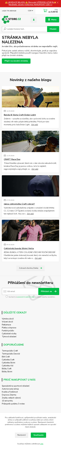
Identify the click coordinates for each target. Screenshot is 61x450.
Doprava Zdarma (9, 395)
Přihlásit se (46, 291)
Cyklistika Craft (8, 359)
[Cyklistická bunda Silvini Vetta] (30, 230)
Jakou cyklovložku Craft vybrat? (19, 204)
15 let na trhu (7, 401)
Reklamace (6, 324)
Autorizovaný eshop (10, 389)
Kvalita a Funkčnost (10, 392)
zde (41, 444)
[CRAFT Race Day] (30, 141)
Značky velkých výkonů (11, 398)
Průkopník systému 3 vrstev (13, 404)
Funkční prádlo (8, 330)
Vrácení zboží (7, 321)
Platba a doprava (9, 327)
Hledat (53, 29)
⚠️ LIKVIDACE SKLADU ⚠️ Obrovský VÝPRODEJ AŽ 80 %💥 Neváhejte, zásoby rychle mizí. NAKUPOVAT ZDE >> (30, 3)
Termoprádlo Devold (11, 354)
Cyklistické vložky (9, 333)
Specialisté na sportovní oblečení (15, 386)
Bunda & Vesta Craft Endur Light (20, 115)
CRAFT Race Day (12, 159)
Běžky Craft (6, 368)
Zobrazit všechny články (28, 268)
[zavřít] (57, 2)
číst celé (34, 124)
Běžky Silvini (7, 371)
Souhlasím (38, 435)
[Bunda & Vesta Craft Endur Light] (30, 96)
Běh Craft (6, 356)
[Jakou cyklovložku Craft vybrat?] (30, 186)
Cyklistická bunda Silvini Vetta (19, 248)
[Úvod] (14, 20)
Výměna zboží (8, 319)
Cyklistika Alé (7, 365)
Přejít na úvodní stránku (16, 61)
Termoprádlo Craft (10, 351)
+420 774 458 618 (9, 11)
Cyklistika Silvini (8, 362)
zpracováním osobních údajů (26, 297)
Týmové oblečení (9, 336)
